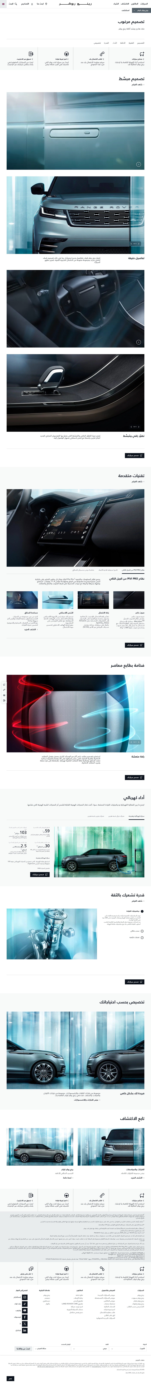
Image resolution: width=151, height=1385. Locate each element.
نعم (10, 1379)
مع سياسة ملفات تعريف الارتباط (46, 1366)
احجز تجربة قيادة (109, 1309)
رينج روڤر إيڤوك (138, 1304)
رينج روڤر (141, 1295)
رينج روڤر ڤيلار (139, 1301)
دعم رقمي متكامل (76, 1312)
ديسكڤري (46, 1301)
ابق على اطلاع (110, 1315)
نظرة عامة (79, 1295)
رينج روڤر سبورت (138, 1298)
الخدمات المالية (109, 1306)
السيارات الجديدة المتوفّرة (106, 1318)
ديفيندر (47, 1298)
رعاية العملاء (78, 1298)
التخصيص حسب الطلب (135, 1306)
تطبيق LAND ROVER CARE (72, 1304)
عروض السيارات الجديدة (106, 1295)
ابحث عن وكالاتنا (23, 1349)
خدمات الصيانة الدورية (75, 1309)
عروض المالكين (109, 1301)
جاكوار (48, 1304)
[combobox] (128, 1348)
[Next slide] (131, 244)
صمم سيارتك (133, 456)
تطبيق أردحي (78, 1301)
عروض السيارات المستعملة (105, 1298)
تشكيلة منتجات (109, 1304)
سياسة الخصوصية (96, 1366)
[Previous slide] (139, 244)
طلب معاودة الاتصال (107, 1312)
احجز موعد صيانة (77, 1306)
